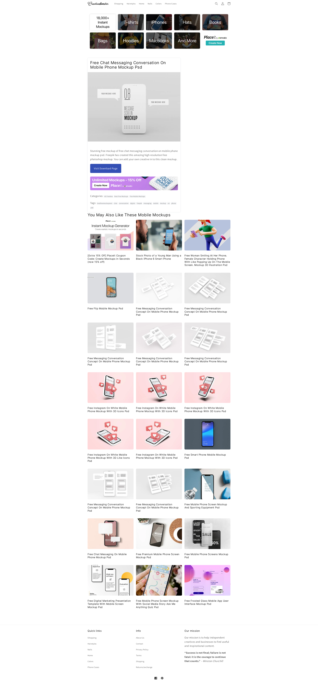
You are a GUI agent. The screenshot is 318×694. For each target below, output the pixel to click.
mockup (163, 203)
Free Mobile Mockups (137, 196)
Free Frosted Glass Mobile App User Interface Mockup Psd (206, 602)
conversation (124, 203)
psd (92, 208)
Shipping (140, 661)
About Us (140, 637)
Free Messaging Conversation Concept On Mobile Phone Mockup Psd (157, 311)
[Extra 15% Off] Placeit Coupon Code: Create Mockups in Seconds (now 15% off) (109, 258)
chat (115, 203)
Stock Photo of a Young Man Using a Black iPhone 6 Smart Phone (158, 257)
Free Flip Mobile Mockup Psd (105, 308)
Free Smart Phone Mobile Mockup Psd (205, 456)
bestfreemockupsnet (104, 203)
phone (173, 203)
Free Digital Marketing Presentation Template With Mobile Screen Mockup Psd (109, 604)
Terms (138, 655)
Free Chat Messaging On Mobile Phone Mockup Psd (107, 556)
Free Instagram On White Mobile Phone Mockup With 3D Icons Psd (108, 410)
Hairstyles (92, 643)
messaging (148, 203)
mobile (155, 203)
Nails (90, 649)
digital (132, 203)
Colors (90, 661)
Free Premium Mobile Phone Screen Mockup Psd (157, 556)
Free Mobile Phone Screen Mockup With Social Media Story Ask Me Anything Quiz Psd (157, 604)
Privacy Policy (142, 649)
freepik (139, 203)
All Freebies (108, 196)
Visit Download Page (106, 168)
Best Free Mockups (121, 196)
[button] (216, 3)
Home (90, 655)
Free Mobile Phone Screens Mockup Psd (206, 556)
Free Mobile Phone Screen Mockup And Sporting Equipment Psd (205, 506)
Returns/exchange (144, 667)
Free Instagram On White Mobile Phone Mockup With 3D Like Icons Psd (109, 458)
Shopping (92, 637)
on (169, 203)
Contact (139, 643)
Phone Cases (93, 667)
